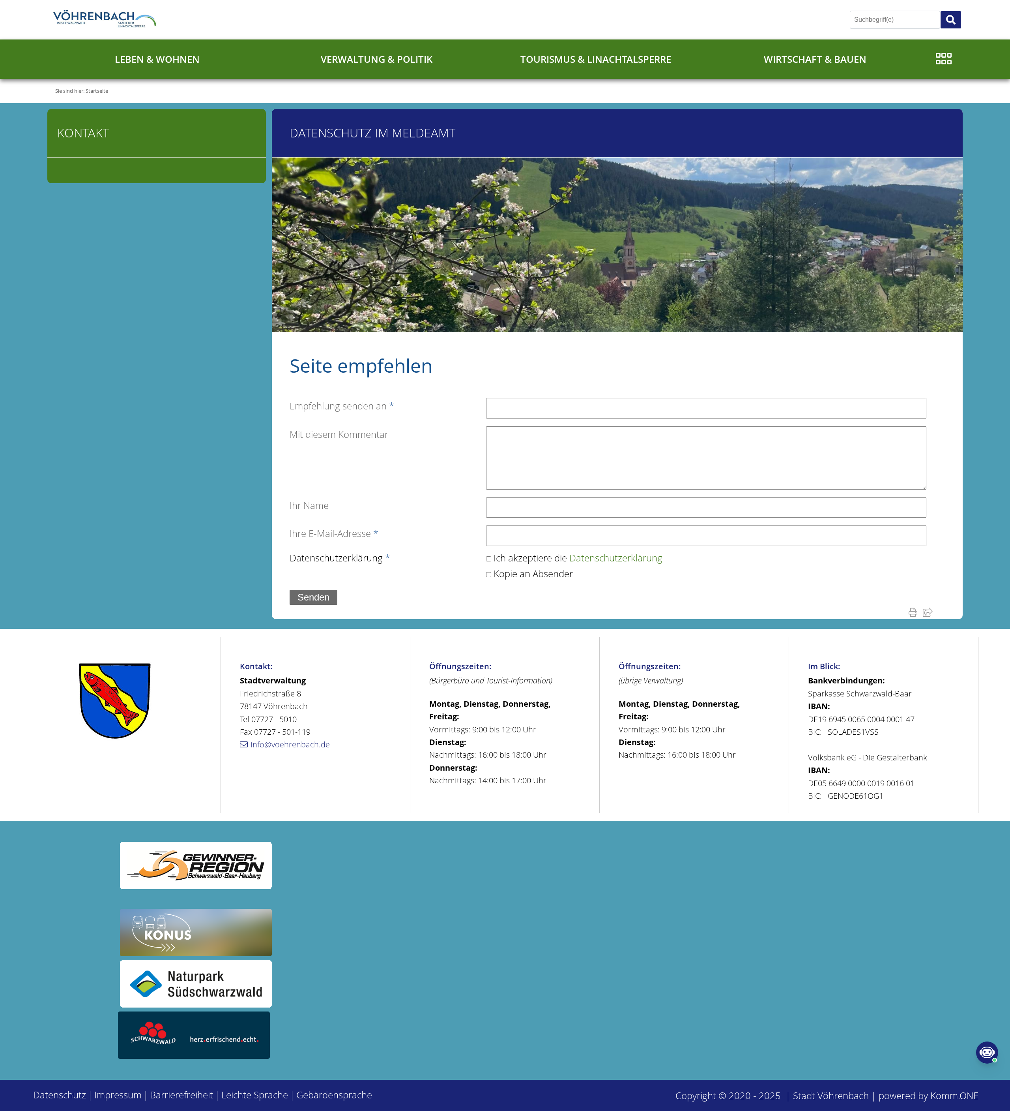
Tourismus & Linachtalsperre (595, 59)
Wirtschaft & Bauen (815, 59)
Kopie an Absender (533, 573)
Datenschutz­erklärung (340, 557)
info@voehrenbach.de (290, 744)
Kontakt (83, 132)
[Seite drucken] (914, 612)
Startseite (97, 90)
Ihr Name (309, 505)
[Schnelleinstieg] (944, 59)
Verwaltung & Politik (376, 59)
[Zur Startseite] (106, 20)
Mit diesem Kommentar (339, 434)
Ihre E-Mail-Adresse (334, 533)
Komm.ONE (954, 1095)
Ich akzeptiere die (578, 557)
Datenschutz (59, 1094)
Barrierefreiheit (181, 1094)
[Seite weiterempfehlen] (929, 612)
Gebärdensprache (334, 1094)
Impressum (118, 1094)
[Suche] (950, 20)
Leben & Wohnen (157, 59)
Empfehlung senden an (342, 405)
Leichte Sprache (254, 1094)
